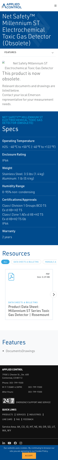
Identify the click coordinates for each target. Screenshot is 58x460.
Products (7, 414)
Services (21, 414)
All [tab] (5, 262)
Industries (35, 414)
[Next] (53, 294)
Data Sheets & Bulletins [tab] (26, 262)
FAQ (18, 419)
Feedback (28, 419)
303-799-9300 (16, 382)
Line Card (7, 419)
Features (10, 52)
